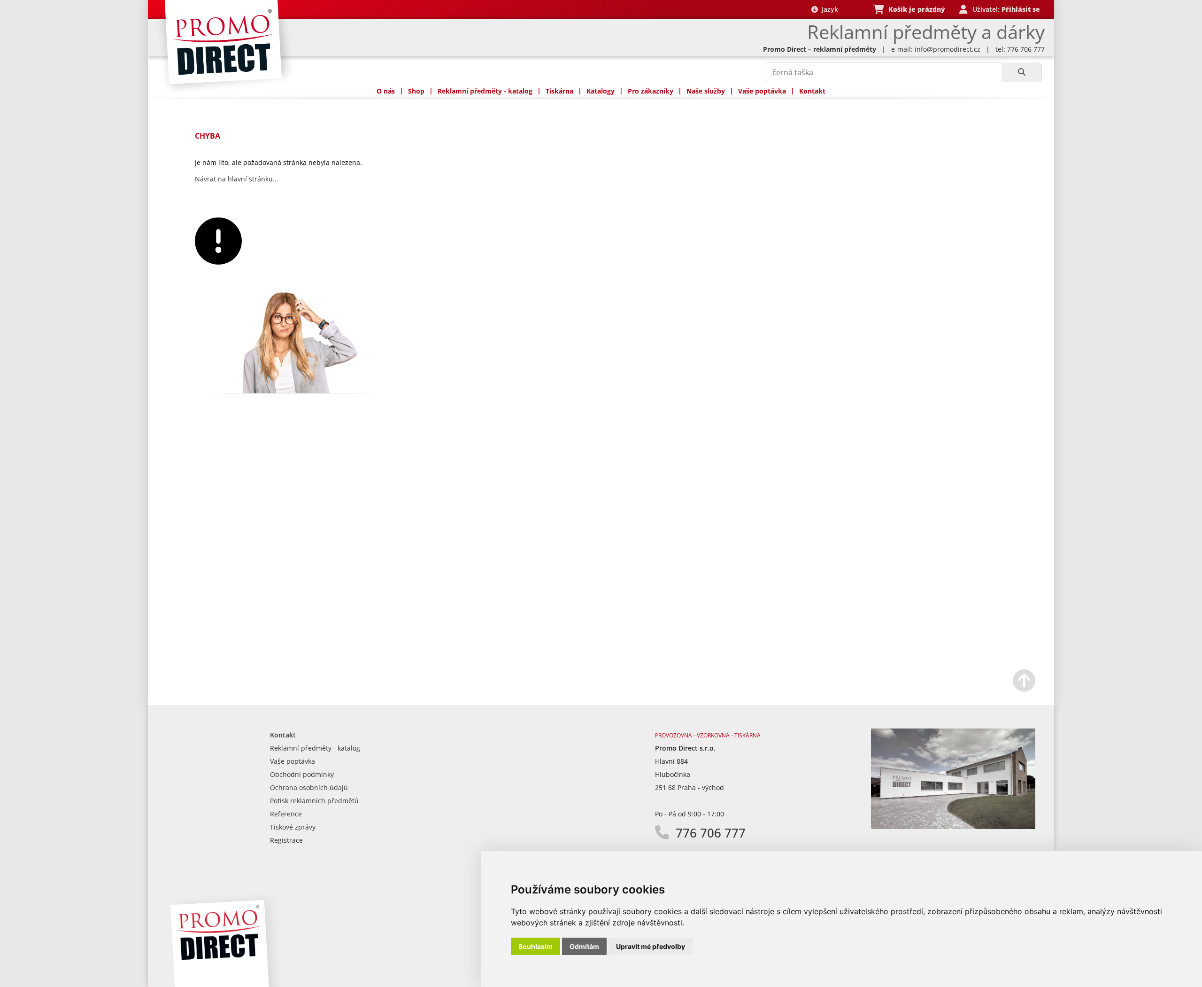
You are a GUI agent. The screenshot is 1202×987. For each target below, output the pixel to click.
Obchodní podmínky (302, 774)
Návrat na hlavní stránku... (236, 178)
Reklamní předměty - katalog (485, 90)
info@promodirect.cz (947, 49)
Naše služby (705, 90)
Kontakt (812, 90)
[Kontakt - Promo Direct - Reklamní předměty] (953, 826)
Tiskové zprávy (293, 826)
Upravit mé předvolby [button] (650, 946)
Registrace (286, 840)
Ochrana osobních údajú (309, 787)
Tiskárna (559, 90)
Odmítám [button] (584, 946)
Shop (416, 90)
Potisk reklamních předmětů (314, 800)
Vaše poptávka (762, 90)
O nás (386, 90)
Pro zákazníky (650, 90)
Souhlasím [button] (535, 946)
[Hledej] (1021, 72)
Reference (286, 813)
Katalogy (600, 90)
